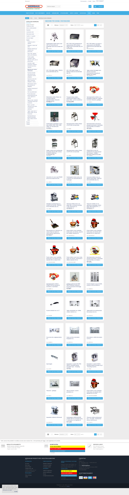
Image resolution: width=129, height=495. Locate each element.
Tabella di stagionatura (47, 470)
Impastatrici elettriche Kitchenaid (54, 417)
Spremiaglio (49, 364)
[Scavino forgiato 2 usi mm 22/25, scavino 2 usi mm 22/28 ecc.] (95, 276)
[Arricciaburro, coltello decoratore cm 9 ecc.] (95, 329)
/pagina (82, 25)
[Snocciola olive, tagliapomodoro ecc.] (54, 329)
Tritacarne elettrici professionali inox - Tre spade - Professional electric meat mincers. (94, 419)
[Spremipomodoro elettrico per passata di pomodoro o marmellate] (54, 276)
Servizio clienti (98, 444)
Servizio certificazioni (47, 472)
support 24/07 (89, 446)
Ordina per (56, 25)
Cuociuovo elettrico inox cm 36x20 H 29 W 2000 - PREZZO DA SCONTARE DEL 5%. (94, 178)
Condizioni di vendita (47, 465)
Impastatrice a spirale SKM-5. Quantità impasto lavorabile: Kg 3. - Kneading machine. (95, 365)
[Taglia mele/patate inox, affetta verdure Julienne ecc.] (74, 302)
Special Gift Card (3, 446)
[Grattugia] (74, 276)
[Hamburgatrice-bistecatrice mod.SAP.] (54, 35)
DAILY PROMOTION (46, 446)
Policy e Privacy (28, 475)
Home (31, 18)
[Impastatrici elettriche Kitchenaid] (54, 409)
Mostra (72, 25)
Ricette (44, 474)
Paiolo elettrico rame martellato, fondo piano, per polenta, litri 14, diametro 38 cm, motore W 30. (54, 259)
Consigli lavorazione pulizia (48, 475)
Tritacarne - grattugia (51, 390)
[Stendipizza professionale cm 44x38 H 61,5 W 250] (54, 195)
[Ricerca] (90, 6)
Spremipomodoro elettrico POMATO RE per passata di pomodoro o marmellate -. (53, 285)
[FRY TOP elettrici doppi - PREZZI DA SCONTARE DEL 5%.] (54, 62)
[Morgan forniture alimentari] (33, 7)
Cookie (26, 476)
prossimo (101, 25)
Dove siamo (27, 465)
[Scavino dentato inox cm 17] (54, 302)
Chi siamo (27, 463)
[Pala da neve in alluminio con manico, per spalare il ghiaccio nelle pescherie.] (54, 222)
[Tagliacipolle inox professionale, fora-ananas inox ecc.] (95, 302)
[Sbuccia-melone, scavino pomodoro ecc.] (74, 382)
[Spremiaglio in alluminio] (54, 356)
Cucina (35, 18)
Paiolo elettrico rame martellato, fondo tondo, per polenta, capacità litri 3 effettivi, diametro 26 (75, 232)
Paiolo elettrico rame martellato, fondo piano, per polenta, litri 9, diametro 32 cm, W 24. (94, 392)
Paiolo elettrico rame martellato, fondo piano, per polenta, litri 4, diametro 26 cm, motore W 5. (94, 232)
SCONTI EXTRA (54, 444)
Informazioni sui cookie (7, 490)
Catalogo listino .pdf (29, 468)
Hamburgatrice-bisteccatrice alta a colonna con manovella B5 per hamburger (74, 178)
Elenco (52, 25)
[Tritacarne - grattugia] (54, 382)
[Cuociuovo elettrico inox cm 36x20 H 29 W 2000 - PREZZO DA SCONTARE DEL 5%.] (95, 169)
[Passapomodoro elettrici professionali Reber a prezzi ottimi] (74, 89)
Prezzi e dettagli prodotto (54, 51)
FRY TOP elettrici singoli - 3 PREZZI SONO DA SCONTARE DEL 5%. (74, 72)
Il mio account (83, 1)
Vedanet (68, 486)
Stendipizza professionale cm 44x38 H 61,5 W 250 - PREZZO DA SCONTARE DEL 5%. (53, 205)
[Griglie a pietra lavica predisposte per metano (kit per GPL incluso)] (54, 142)
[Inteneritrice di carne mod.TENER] (54, 169)
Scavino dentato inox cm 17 (53, 310)
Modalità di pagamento (14, 444)
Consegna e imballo (47, 466)
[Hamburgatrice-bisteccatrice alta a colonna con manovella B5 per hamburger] (74, 169)
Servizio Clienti (28, 466)
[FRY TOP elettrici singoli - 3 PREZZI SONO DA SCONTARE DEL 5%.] (74, 62)
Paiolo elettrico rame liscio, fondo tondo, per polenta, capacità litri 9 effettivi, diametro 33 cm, (74, 259)
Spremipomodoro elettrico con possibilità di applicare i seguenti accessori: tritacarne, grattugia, (94, 98)
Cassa (94, 1)
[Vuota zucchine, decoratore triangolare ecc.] (74, 329)
